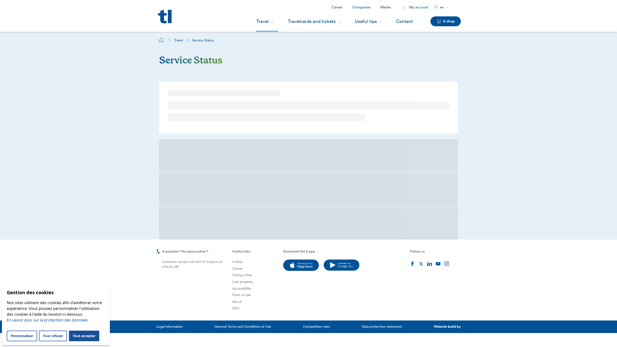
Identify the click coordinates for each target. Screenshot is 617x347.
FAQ (235, 161)
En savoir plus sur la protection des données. (48, 320)
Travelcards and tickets (312, 21)
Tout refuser (53, 336)
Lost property (242, 134)
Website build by (447, 179)
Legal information (169, 179)
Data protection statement (382, 179)
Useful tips (366, 21)
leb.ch (237, 154)
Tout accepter (84, 336)
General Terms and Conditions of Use (243, 179)
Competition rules (316, 179)
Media (385, 7)
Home (161, 40)
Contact (404, 21)
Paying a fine (242, 127)
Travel (262, 21)
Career (337, 7)
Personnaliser (22, 336)
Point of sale (241, 147)
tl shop (237, 114)
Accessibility (241, 141)
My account (418, 7)
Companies (361, 7)
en (442, 7)
